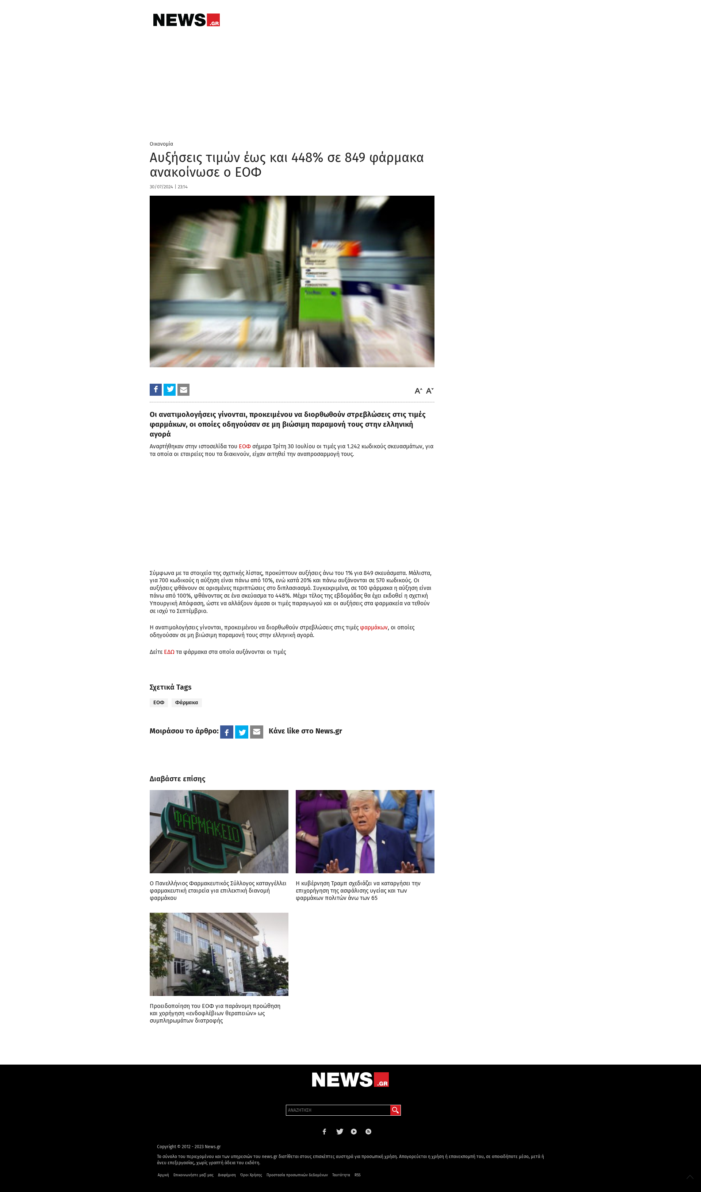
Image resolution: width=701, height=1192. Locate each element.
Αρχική (163, 1175)
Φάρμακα (186, 703)
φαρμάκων (374, 627)
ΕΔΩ (169, 651)
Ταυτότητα (341, 1175)
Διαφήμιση (227, 1175)
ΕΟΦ (245, 446)
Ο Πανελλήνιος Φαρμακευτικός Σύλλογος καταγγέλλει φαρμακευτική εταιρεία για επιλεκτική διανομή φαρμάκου (218, 890)
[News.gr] (186, 20)
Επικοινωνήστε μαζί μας (193, 1175)
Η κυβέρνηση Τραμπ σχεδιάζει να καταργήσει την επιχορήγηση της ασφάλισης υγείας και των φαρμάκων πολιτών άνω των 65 (358, 890)
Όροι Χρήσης (251, 1175)
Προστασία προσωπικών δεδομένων (297, 1175)
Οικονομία (161, 144)
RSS (357, 1175)
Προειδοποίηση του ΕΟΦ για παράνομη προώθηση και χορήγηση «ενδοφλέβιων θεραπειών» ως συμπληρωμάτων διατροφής (215, 1013)
